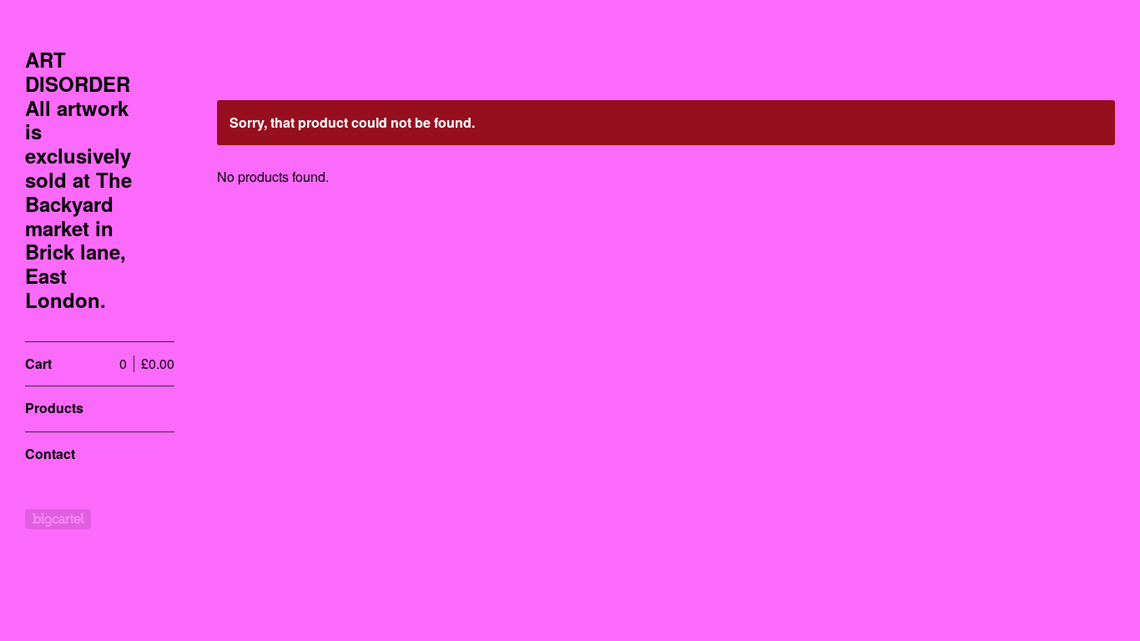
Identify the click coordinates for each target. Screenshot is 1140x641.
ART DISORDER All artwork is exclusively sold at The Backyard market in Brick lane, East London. (78, 180)
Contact (50, 453)
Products (54, 407)
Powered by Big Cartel (58, 519)
